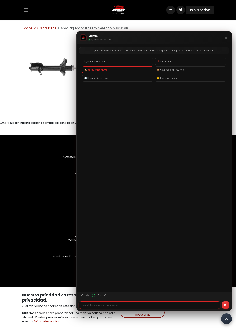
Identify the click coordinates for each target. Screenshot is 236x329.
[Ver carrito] (99, 295)
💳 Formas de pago (167, 78)
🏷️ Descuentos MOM (95, 69)
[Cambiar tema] (87, 295)
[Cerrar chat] (226, 37)
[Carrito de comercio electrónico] (170, 10)
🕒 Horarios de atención (96, 78)
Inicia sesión (200, 10)
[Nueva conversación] (105, 295)
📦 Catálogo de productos (170, 69)
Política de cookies (46, 321)
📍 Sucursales (164, 61)
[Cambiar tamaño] (81, 295)
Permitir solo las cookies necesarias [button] (142, 312)
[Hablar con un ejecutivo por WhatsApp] (93, 295)
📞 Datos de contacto (95, 61)
